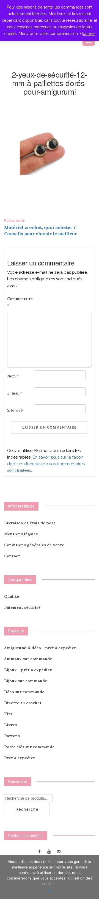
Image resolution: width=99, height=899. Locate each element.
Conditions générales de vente (34, 544)
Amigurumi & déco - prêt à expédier (40, 647)
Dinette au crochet (23, 702)
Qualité (11, 596)
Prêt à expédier (19, 757)
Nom (13, 376)
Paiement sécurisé (22, 607)
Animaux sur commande (28, 658)
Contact (12, 555)
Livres (10, 724)
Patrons (12, 735)
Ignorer (88, 33)
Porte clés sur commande (29, 746)
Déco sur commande (24, 691)
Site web (15, 410)
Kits (8, 713)
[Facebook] (39, 851)
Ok (49, 891)
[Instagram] (59, 851)
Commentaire (20, 302)
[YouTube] (49, 851)
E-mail (15, 393)
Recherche (26, 809)
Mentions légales (21, 533)
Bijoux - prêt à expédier (28, 669)
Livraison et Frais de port (29, 522)
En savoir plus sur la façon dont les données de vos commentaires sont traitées (46, 464)
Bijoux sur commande (25, 680)
